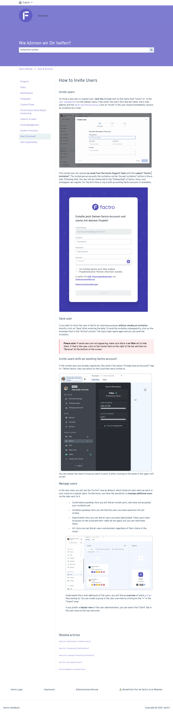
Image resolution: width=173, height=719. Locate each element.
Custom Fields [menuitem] (27, 104)
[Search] (151, 49)
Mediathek (43, 16)
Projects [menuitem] (24, 81)
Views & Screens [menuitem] (28, 119)
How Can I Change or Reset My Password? (76, 655)
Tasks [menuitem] (23, 87)
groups (148, 595)
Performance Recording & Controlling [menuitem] (33, 112)
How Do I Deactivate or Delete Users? (75, 641)
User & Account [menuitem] (28, 136)
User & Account (45, 69)
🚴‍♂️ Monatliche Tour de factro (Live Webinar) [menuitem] (140, 689)
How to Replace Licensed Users (72, 669)
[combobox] (84, 49)
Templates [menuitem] (25, 99)
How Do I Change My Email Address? (74, 648)
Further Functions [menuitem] (29, 130)
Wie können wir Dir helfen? (45, 43)
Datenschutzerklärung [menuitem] (87, 689)
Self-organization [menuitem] (28, 142)
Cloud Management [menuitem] (29, 125)
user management (68, 102)
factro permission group (86, 105)
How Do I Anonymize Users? (70, 662)
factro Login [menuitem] (17, 689)
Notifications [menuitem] (26, 93)
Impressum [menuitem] (49, 689)
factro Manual (26, 69)
